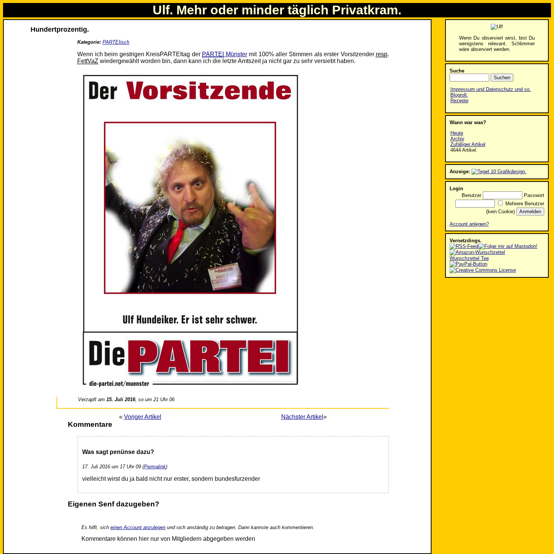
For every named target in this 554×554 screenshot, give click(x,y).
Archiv (457, 139)
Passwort (534, 195)
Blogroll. (459, 95)
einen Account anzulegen (137, 527)
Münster (224, 54)
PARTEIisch (116, 42)
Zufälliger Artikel (467, 144)
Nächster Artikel (302, 417)
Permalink (155, 466)
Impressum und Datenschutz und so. (490, 89)
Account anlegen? (469, 224)
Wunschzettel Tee (469, 258)
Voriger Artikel (142, 417)
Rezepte (459, 100)
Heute (456, 133)
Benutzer (471, 195)
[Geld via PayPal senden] (468, 264)
